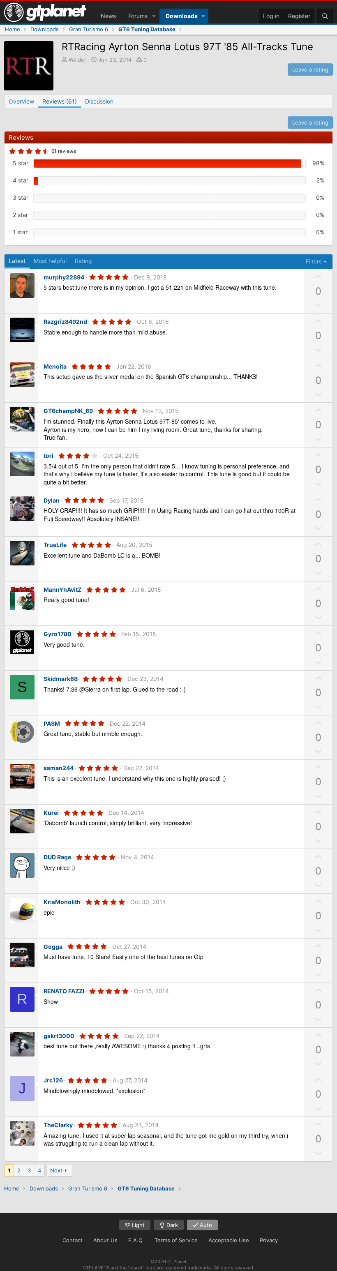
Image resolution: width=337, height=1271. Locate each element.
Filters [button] (314, 261)
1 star (20, 231)
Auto (205, 1225)
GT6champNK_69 (68, 410)
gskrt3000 (59, 1035)
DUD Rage (57, 856)
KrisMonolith (62, 901)
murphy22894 (64, 277)
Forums (138, 15)
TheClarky (58, 1124)
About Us (105, 1240)
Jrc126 (53, 1080)
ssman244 (59, 767)
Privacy (269, 1240)
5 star (20, 162)
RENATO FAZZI (64, 990)
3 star (20, 197)
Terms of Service (176, 1240)
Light (137, 1225)
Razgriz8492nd (65, 321)
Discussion (99, 101)
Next (56, 1170)
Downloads (182, 15)
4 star (20, 180)
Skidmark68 (61, 678)
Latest (17, 260)
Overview (21, 101)
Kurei (51, 812)
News (108, 15)
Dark (171, 1225)
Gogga (53, 946)
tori (48, 455)
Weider (77, 59)
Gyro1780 (58, 633)
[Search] (325, 16)
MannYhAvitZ (62, 589)
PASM (52, 723)
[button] (153, 16)
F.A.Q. (136, 1240)
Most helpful (50, 260)
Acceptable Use (228, 1240)
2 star (20, 214)
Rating (83, 260)
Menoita (55, 366)
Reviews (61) (59, 101)
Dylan (52, 500)
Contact (72, 1240)
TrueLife (55, 544)
